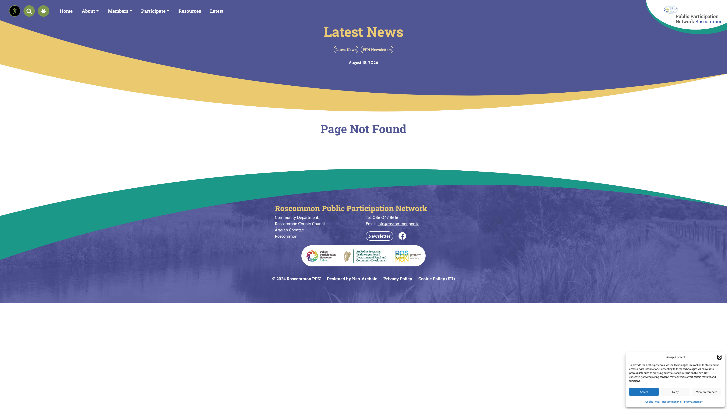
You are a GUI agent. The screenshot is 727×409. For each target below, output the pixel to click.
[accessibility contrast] (14, 11)
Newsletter (379, 236)
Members (118, 11)
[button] (719, 357)
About (88, 11)
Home (66, 11)
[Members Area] (43, 11)
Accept (644, 392)
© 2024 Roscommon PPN (296, 278)
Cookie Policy (652, 401)
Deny (675, 392)
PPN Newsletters (377, 49)
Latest (217, 11)
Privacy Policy (397, 278)
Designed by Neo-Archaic (352, 278)
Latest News (363, 32)
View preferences (706, 392)
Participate (153, 11)
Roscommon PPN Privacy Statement (682, 401)
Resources (190, 11)
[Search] (29, 11)
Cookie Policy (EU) (436, 278)
